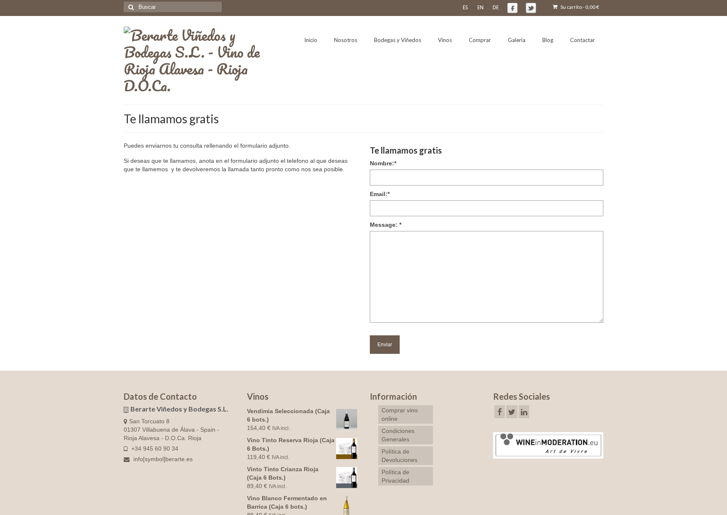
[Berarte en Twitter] (531, 8)
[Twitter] (511, 411)
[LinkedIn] (524, 411)
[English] (480, 7)
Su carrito (579, 7)
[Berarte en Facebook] (512, 8)
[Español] (465, 7)
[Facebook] (499, 411)
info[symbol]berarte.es (162, 459)
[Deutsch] (495, 7)
